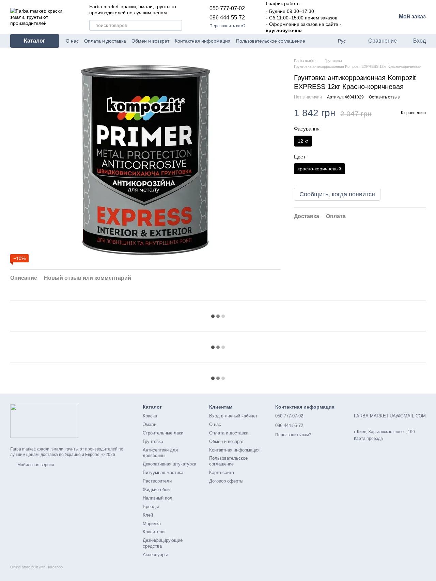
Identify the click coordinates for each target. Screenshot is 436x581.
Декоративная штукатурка (169, 464)
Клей (148, 515)
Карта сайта (221, 472)
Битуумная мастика (163, 472)
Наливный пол (157, 498)
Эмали (149, 424)
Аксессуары (155, 554)
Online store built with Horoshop (36, 567)
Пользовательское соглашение (270, 41)
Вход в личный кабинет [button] (233, 415)
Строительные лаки (163, 432)
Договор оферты (226, 481)
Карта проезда (368, 438)
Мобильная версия (35, 464)
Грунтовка (153, 441)
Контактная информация (203, 41)
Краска (150, 415)
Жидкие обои (156, 489)
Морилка (152, 523)
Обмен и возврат (150, 41)
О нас (72, 41)
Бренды (151, 506)
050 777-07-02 (227, 8)
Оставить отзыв (384, 97)
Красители (154, 531)
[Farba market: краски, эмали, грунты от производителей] (44, 420)
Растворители (157, 481)
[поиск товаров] (176, 25)
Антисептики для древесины (160, 452)
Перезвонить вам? (227, 26)
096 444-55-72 (227, 17)
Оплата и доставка (105, 41)
